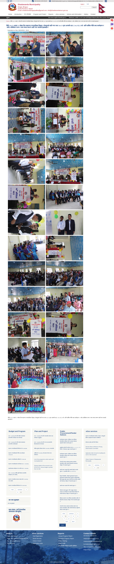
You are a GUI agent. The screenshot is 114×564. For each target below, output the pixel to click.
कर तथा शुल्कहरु (11, 503)
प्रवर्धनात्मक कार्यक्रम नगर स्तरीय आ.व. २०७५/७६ (18, 468)
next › (67, 521)
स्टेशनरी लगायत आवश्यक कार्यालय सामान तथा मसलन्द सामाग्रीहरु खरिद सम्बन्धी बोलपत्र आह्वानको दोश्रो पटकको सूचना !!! (70, 507)
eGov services (60, 14)
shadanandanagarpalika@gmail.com (93, 541)
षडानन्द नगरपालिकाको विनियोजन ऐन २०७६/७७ (17, 448)
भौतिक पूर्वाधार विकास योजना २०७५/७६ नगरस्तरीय (44, 448)
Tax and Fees (11, 543)
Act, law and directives (13, 541)
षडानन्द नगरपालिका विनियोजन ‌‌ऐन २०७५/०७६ (17, 485)
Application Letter (38, 543)
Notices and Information (74, 14)
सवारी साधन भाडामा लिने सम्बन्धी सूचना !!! (68, 485)
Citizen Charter (37, 541)
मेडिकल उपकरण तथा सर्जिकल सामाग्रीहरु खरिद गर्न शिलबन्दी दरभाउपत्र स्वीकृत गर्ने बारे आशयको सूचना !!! (70, 499)
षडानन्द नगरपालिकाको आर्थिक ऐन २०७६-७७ (17, 459)
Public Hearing (62, 541)
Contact (93, 14)
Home (10, 14)
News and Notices (12, 536)
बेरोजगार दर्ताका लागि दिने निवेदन (92, 442)
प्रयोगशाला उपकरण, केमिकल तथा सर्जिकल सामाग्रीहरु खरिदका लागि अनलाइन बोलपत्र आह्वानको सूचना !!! (68, 455)
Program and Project (39, 14)
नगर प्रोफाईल (27, 14)
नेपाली (88, 4)
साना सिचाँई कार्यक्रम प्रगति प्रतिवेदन (67, 546)
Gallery (86, 14)
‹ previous (19, 489)
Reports (50, 14)
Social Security (37, 538)
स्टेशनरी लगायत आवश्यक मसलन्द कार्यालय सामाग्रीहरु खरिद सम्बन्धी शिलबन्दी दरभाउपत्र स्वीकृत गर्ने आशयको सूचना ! (68, 463)
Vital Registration (38, 536)
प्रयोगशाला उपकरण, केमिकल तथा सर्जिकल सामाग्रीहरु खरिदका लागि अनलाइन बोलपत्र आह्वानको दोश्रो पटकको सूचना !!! (68, 441)
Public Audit (61, 543)
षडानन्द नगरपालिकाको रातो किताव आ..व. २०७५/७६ (18, 463)
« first (12, 489)
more (62, 525)
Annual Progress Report (65, 536)
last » (73, 521)
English (82, 4)
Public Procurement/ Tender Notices (17, 538)
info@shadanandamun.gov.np (91, 538)
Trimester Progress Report (66, 538)
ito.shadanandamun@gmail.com (92, 544)
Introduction (18, 14)
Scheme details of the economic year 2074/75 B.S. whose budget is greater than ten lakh (43, 467)
